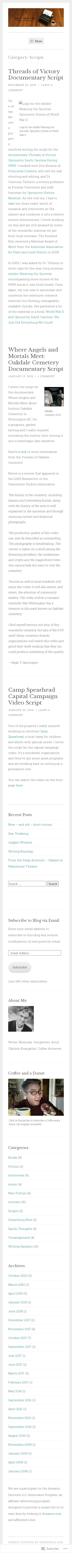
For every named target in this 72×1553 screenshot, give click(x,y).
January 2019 (17, 1302)
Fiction (13, 1166)
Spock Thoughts (20, 1229)
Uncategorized (19, 1237)
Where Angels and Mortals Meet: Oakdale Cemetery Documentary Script (35, 359)
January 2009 (18, 1453)
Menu (38, 41)
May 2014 (14, 1391)
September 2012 (19, 1400)
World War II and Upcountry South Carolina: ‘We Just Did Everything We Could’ (36, 317)
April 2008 (15, 1462)
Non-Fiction (17, 1193)
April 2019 (15, 1293)
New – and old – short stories (30, 824)
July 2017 (14, 1356)
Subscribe (20, 967)
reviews (14, 1202)
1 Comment (46, 376)
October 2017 (17, 1338)
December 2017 (19, 1320)
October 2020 (17, 1276)
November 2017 (19, 1329)
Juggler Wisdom (20, 842)
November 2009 (20, 1444)
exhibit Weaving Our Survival (29, 274)
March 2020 (16, 1285)
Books (12, 1157)
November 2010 (19, 1418)
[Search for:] (27, 884)
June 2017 (15, 1364)
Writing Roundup (20, 851)
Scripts (13, 1211)
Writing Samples (20, 1246)
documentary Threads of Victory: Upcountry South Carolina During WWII (32, 160)
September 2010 (20, 1427)
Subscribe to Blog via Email (33, 920)
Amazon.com (51, 1514)
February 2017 (18, 1382)
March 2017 (16, 1373)
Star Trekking (18, 833)
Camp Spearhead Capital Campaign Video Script (33, 696)
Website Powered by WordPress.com (35, 1542)
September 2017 (19, 1347)
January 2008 (18, 1471)
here (19, 785)
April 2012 (15, 1409)
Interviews (16, 1175)
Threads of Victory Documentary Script (35, 74)
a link (22, 452)
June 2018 (15, 1311)
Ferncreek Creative (22, 171)
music (12, 1184)
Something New (20, 1220)
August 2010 (17, 1435)
